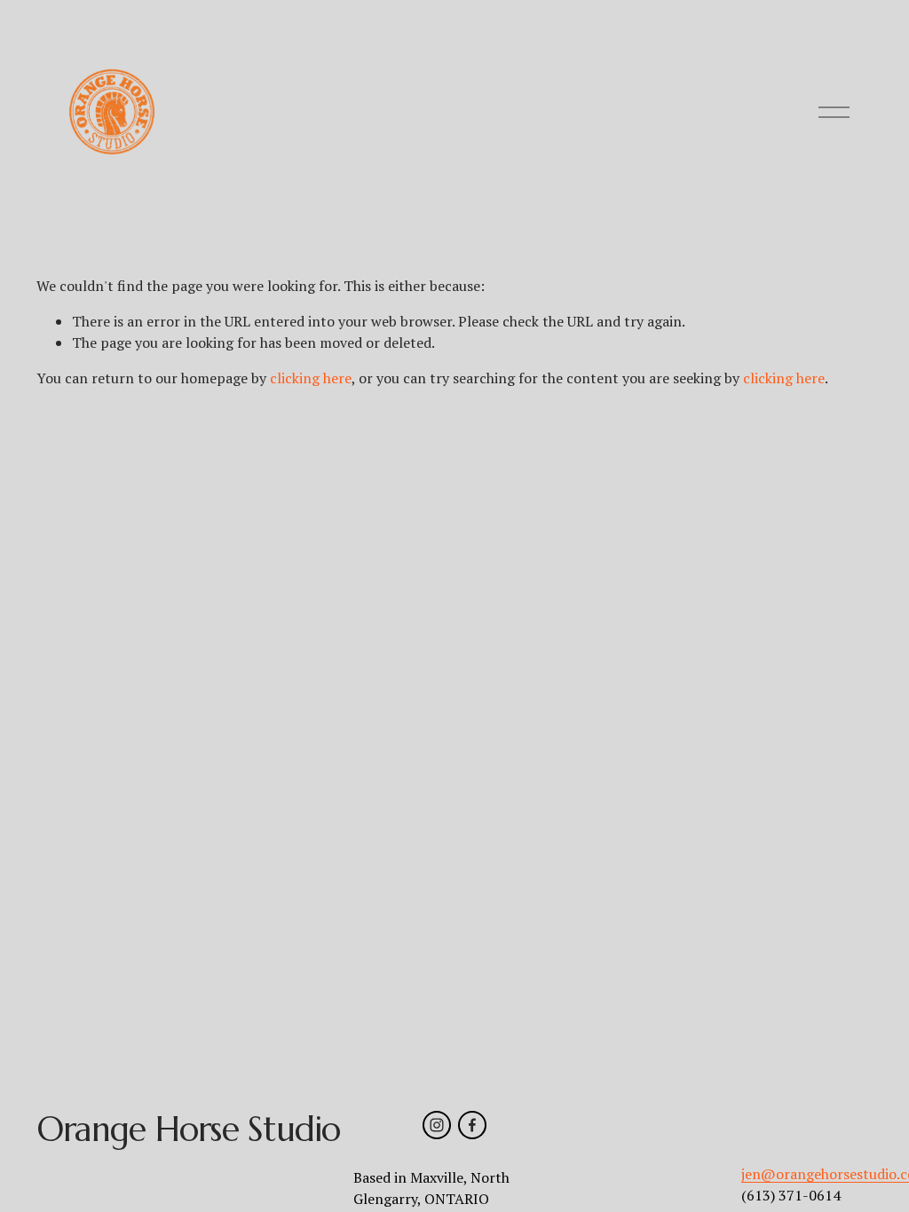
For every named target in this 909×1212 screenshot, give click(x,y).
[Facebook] (472, 1125)
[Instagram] (437, 1125)
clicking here (311, 378)
